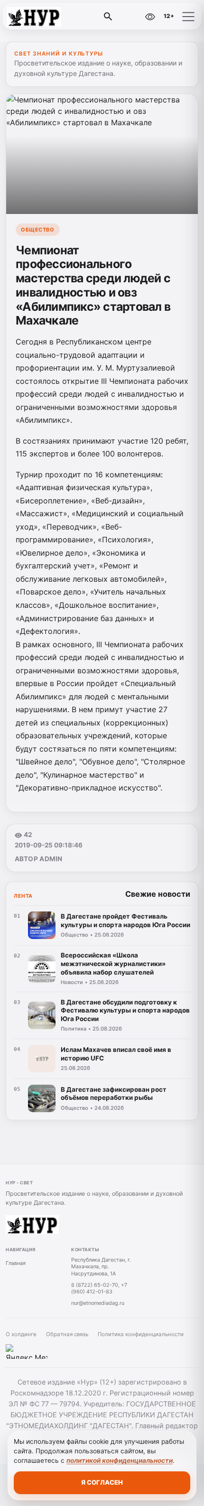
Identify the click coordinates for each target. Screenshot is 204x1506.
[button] (188, 17)
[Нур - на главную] (46, 17)
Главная (16, 1263)
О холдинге (21, 1334)
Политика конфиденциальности (141, 1334)
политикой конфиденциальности (119, 1460)
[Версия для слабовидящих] (150, 17)
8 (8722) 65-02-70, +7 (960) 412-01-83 (99, 1288)
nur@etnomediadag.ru (97, 1303)
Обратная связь (67, 1334)
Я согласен (102, 1482)
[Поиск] (108, 17)
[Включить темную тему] (130, 17)
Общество (37, 229)
